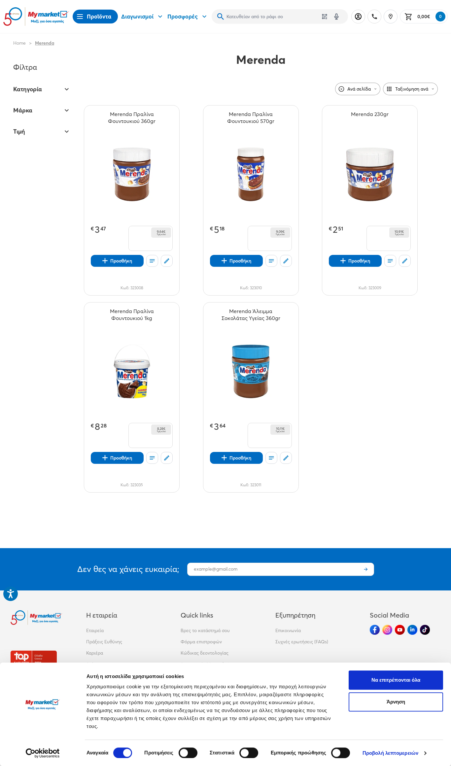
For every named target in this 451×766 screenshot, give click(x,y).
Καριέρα (94, 653)
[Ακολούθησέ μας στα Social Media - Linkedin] (412, 630)
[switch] (188, 752)
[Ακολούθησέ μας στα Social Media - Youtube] (400, 630)
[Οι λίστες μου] (152, 261)
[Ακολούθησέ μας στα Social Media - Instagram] (387, 630)
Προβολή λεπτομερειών (390, 753)
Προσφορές (182, 16)
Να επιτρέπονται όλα (396, 680)
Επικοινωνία (288, 630)
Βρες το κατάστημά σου (205, 630)
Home (19, 43)
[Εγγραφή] (366, 569)
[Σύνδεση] (358, 16)
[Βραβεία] (34, 661)
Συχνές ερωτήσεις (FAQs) (301, 642)
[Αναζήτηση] (220, 16)
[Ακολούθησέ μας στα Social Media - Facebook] (375, 630)
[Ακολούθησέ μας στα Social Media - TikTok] (425, 630)
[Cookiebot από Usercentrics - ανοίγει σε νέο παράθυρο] (43, 753)
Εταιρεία (95, 630)
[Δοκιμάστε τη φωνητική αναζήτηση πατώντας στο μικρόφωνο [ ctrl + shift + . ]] (336, 16)
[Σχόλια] (167, 261)
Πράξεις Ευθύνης (104, 642)
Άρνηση (396, 702)
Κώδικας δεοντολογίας (204, 653)
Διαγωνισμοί (137, 16)
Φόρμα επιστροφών (201, 642)
